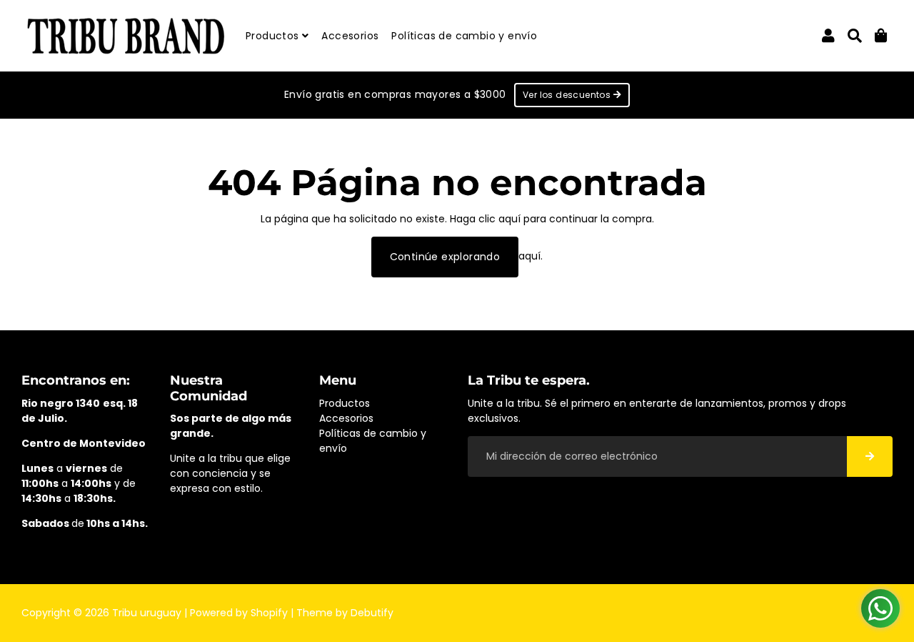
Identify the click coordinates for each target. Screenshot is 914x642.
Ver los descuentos (568, 95)
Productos (274, 36)
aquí (509, 219)
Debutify (372, 613)
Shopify (269, 613)
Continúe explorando (445, 257)
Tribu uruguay (146, 613)
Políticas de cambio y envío (464, 36)
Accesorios (349, 36)
